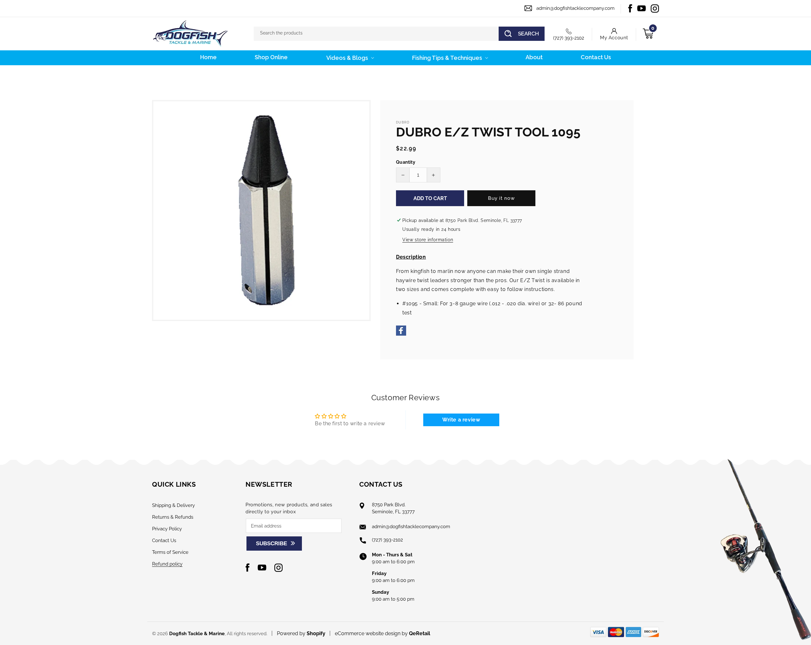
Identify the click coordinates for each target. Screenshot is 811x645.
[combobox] (399, 34)
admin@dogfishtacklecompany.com (575, 8)
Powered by (301, 633)
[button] (349, 57)
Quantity (405, 162)
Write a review (461, 420)
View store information (427, 239)
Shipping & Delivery (173, 505)
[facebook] (401, 334)
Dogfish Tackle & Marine (197, 633)
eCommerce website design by (372, 633)
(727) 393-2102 (568, 38)
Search (528, 33)
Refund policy (167, 564)
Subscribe (271, 544)
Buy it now (501, 198)
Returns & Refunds (172, 517)
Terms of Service (170, 552)
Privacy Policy (167, 529)
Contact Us (164, 540)
